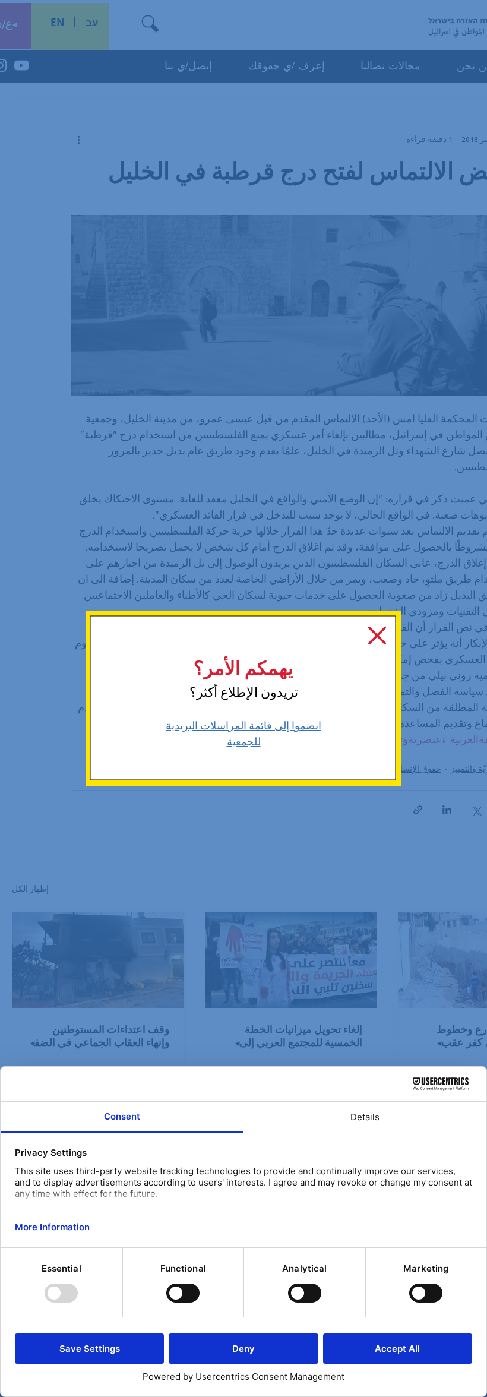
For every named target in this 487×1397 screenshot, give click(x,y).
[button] (377, 635)
